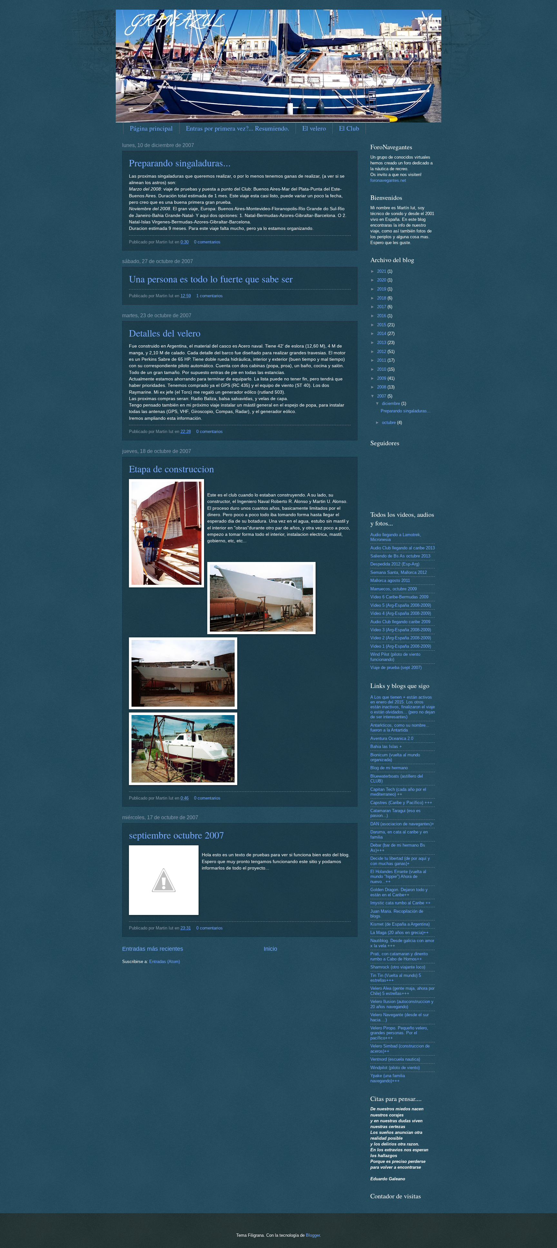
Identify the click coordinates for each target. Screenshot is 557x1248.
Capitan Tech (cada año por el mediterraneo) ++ (398, 792)
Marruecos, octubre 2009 (393, 588)
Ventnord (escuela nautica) (395, 1059)
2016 (382, 315)
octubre (389, 422)
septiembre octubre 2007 (176, 834)
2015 (382, 324)
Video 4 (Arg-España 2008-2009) (400, 613)
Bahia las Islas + (386, 746)
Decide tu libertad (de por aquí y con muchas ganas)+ (400, 861)
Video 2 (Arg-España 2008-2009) (400, 637)
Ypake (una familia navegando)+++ (387, 1078)
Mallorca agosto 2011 (390, 580)
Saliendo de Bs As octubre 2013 (400, 556)
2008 (382, 387)
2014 (382, 333)
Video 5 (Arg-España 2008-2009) (400, 605)
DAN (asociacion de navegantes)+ (402, 823)
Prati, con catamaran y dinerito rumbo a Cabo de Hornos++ (399, 956)
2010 (382, 369)
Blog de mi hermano (389, 767)
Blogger (313, 1235)
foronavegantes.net (388, 180)
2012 (382, 351)
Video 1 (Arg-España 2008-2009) (400, 646)
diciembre (391, 403)
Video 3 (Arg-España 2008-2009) (400, 629)
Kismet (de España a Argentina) (400, 924)
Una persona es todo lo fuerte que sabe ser (211, 278)
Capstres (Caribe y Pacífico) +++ (401, 802)
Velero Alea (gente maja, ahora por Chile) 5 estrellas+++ (402, 991)
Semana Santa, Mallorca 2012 (398, 572)
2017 (382, 306)
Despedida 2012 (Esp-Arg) (394, 564)
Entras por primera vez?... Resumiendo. (237, 128)
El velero (314, 128)
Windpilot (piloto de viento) (395, 1067)
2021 (382, 271)
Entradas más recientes (152, 949)
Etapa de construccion (171, 468)
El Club (349, 128)
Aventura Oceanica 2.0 (391, 738)
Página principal (151, 128)
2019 (382, 289)
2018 (382, 298)
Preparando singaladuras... (180, 162)
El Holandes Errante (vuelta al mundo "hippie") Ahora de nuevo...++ (398, 876)
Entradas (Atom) (164, 961)
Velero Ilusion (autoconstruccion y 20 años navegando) (402, 1004)
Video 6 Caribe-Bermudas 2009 (399, 597)
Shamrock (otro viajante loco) (397, 967)
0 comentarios (207, 242)
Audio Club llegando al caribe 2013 (402, 547)
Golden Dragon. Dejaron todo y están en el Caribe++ (399, 892)
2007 (382, 396)
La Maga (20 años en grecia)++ (399, 932)
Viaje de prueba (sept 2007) (396, 667)
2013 (382, 342)
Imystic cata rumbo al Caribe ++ (400, 902)
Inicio (270, 949)
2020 (382, 280)
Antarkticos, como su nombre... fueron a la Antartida (399, 727)
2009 (382, 378)
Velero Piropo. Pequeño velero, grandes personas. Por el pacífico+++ (399, 1033)
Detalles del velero (164, 332)
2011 (382, 360)
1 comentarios (209, 295)
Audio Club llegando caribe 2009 (400, 621)
